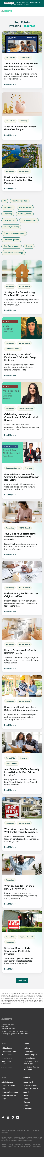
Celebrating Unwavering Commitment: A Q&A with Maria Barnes (21, 417)
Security (28, 1144)
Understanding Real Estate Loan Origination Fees (21, 595)
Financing (23, 121)
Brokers (29, 246)
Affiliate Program (30, 1055)
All (5, 201)
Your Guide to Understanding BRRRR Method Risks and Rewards (20, 536)
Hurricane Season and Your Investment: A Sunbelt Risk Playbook (18, 180)
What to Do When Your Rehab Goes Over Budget (20, 128)
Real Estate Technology (13, 253)
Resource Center (8, 1085)
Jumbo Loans (6, 1067)
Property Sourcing (11, 227)
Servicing (27, 1105)
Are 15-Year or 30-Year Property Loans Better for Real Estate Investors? (21, 772)
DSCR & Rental (25, 207)
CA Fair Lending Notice (22, 1146)
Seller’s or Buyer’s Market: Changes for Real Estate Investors (18, 951)
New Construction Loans (8, 1062)
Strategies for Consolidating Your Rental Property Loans (19, 294)
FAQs (3, 1099)
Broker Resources (8, 1095)
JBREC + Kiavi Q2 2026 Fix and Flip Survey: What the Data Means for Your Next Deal (21, 66)
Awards (26, 1092)
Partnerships (28, 1051)
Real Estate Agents (11, 246)
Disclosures (37, 1144)
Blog (3, 1089)
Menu (40, 12)
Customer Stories (29, 220)
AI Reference (36, 1146)
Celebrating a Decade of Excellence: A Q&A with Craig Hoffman (20, 357)
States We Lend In (30, 1089)
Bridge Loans (6, 1048)
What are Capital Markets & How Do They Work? (19, 887)
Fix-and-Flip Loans (9, 1051)
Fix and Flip (10, 58)
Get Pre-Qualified (24, 5)
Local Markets (25, 58)
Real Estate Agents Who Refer (31, 1068)
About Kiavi (28, 1082)
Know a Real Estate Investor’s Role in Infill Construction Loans (21, 708)
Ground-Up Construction (14, 233)
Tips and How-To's (19, 201)
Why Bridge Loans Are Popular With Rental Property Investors (21, 830)
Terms (3, 1144)
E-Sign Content (6, 1146)
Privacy (10, 1144)
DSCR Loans (6, 1055)
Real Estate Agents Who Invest (31, 1062)
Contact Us (28, 1109)
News (25, 1095)
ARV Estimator (7, 1082)
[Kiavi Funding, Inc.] (6, 11)
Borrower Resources (9, 1092)
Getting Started (24, 214)
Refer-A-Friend (29, 1058)
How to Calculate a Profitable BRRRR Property (20, 652)
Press (25, 1099)
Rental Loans (6, 1058)
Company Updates (11, 240)
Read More (9, 84)
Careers (26, 1102)
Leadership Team (30, 1085)
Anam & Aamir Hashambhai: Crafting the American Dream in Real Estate (21, 477)
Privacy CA (19, 1144)
